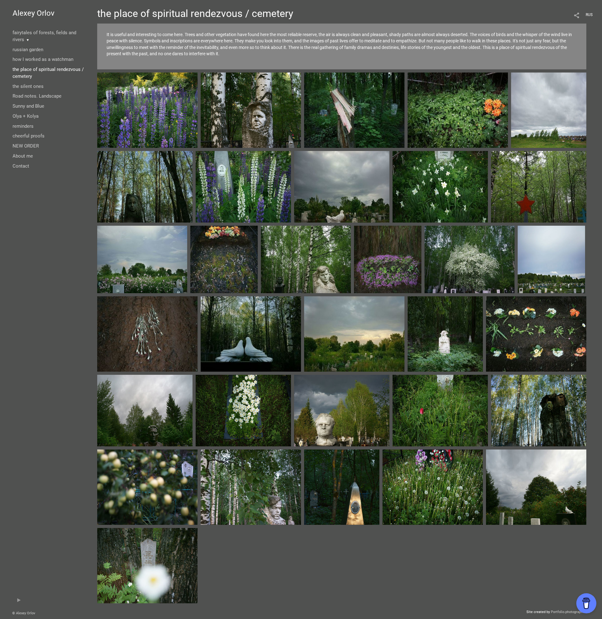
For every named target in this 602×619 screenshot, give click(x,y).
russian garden (28, 49)
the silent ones (28, 86)
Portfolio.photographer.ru (570, 612)
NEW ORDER (26, 146)
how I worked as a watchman (43, 59)
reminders (23, 126)
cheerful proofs (29, 136)
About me (23, 156)
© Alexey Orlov (23, 613)
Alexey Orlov (34, 13)
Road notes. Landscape (37, 96)
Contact (21, 166)
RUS (589, 15)
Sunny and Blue (28, 106)
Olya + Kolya (26, 116)
